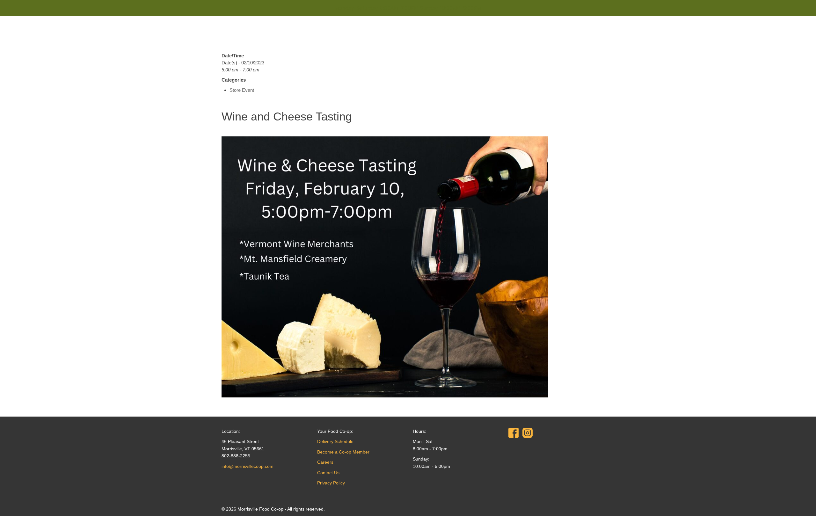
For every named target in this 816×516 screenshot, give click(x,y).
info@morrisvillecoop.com (247, 466)
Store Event (241, 90)
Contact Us (328, 472)
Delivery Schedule (335, 441)
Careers (325, 462)
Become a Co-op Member (343, 451)
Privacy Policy (331, 482)
